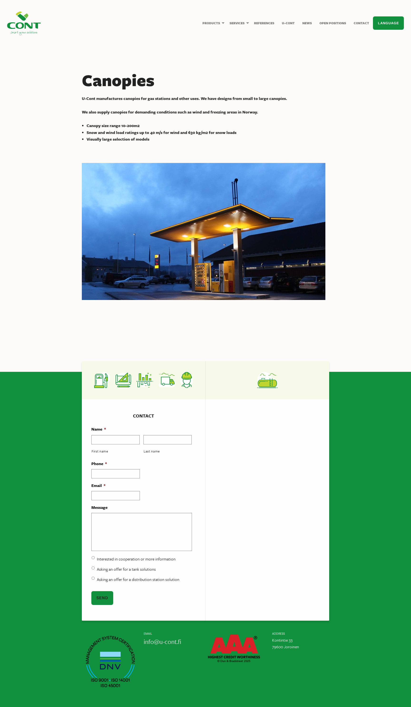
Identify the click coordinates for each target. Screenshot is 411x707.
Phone (99, 463)
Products (211, 23)
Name (98, 429)
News (307, 23)
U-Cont (288, 23)
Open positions (332, 23)
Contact (361, 23)
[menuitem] (212, 23)
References (264, 23)
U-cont (24, 23)
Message (99, 507)
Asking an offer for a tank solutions (126, 569)
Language (388, 23)
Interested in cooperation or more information (136, 559)
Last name (152, 451)
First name (100, 451)
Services (237, 23)
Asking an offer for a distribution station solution (138, 579)
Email (98, 485)
